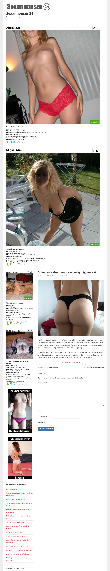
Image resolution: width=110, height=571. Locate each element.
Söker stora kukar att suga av (15, 536)
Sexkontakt (63, 276)
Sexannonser (56, 276)
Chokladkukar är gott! (13, 489)
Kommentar (42, 383)
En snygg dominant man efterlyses (17, 554)
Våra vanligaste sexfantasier (15, 522)
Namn (40, 411)
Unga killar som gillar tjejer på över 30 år (19, 550)
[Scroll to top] (107, 568)
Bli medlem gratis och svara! (71, 362)
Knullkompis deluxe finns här (15, 499)
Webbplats (41, 422)
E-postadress (42, 417)
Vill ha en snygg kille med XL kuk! (17, 546)
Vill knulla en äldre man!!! (14, 532)
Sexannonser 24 (19, 13)
